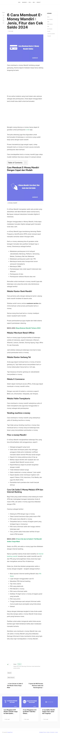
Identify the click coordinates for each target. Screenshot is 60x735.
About (56, 732)
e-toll (27, 130)
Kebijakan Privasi (42, 732)
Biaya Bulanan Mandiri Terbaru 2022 (28, 328)
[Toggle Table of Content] (24, 162)
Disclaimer (52, 732)
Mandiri (24, 2)
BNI (34, 2)
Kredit (39, 2)
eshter (17, 664)
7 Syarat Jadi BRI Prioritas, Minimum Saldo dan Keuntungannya (35, 685)
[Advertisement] (25, 84)
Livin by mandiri (51, 33)
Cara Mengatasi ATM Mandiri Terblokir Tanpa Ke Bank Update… (10, 711)
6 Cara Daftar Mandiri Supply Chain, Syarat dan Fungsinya (48, 711)
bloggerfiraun (10, 732)
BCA (30, 2)
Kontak (48, 732)
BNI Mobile (50, 24)
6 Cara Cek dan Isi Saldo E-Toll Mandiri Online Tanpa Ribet (15, 685)
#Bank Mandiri (11, 677)
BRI (19, 2)
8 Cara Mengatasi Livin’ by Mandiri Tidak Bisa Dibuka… (30, 711)
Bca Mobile (50, 19)
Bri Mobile (49, 29)
